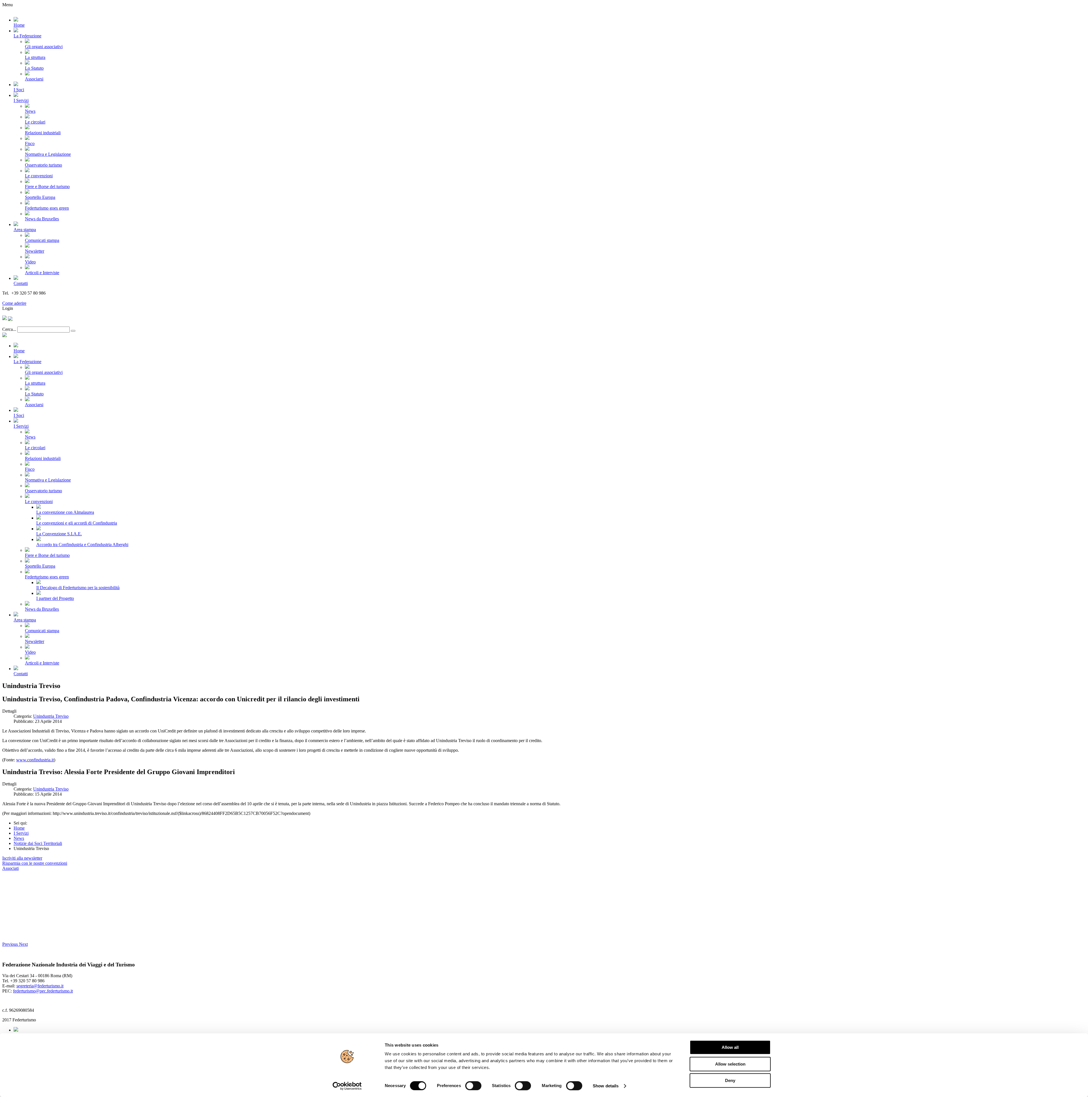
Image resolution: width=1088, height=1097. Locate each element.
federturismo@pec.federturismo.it (43, 991)
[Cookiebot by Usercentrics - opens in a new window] (347, 1086)
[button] (10, 944)
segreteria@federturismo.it (39, 985)
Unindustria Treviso (51, 716)
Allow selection (730, 1064)
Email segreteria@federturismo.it (32, 298)
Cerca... (9, 329)
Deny (730, 1080)
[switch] (473, 1085)
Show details (606, 1085)
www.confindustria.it (35, 759)
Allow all (730, 1047)
